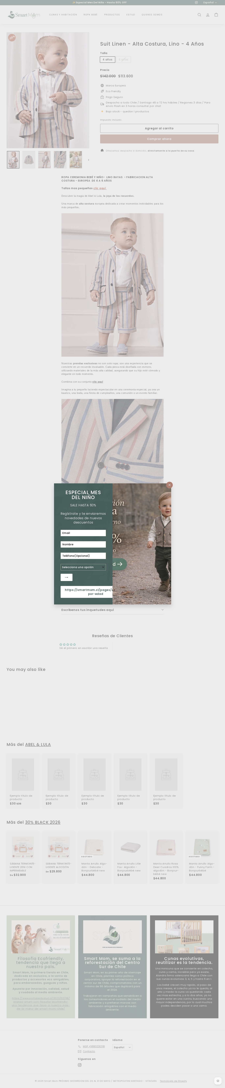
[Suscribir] (66, 577)
